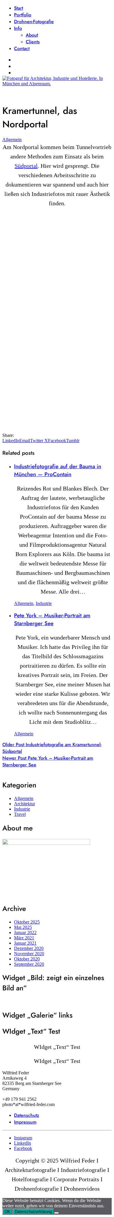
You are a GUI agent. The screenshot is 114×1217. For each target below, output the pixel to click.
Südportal (26, 166)
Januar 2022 (25, 932)
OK (7, 1211)
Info (18, 28)
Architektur (24, 803)
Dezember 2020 (29, 948)
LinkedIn (10, 440)
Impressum (25, 1122)
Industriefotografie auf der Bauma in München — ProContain (57, 470)
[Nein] (56, 1213)
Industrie (44, 603)
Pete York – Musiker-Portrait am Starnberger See (52, 619)
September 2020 (29, 964)
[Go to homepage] (57, 83)
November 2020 (29, 953)
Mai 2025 (23, 927)
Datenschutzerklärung (33, 1211)
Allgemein (12, 139)
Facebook (57, 440)
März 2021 (24, 937)
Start (18, 8)
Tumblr (73, 440)
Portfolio (22, 14)
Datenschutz (26, 1115)
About (32, 35)
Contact (22, 48)
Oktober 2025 (27, 921)
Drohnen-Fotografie (34, 21)
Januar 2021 (25, 943)
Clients (33, 41)
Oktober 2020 (27, 958)
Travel (20, 814)
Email (24, 440)
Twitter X (39, 440)
